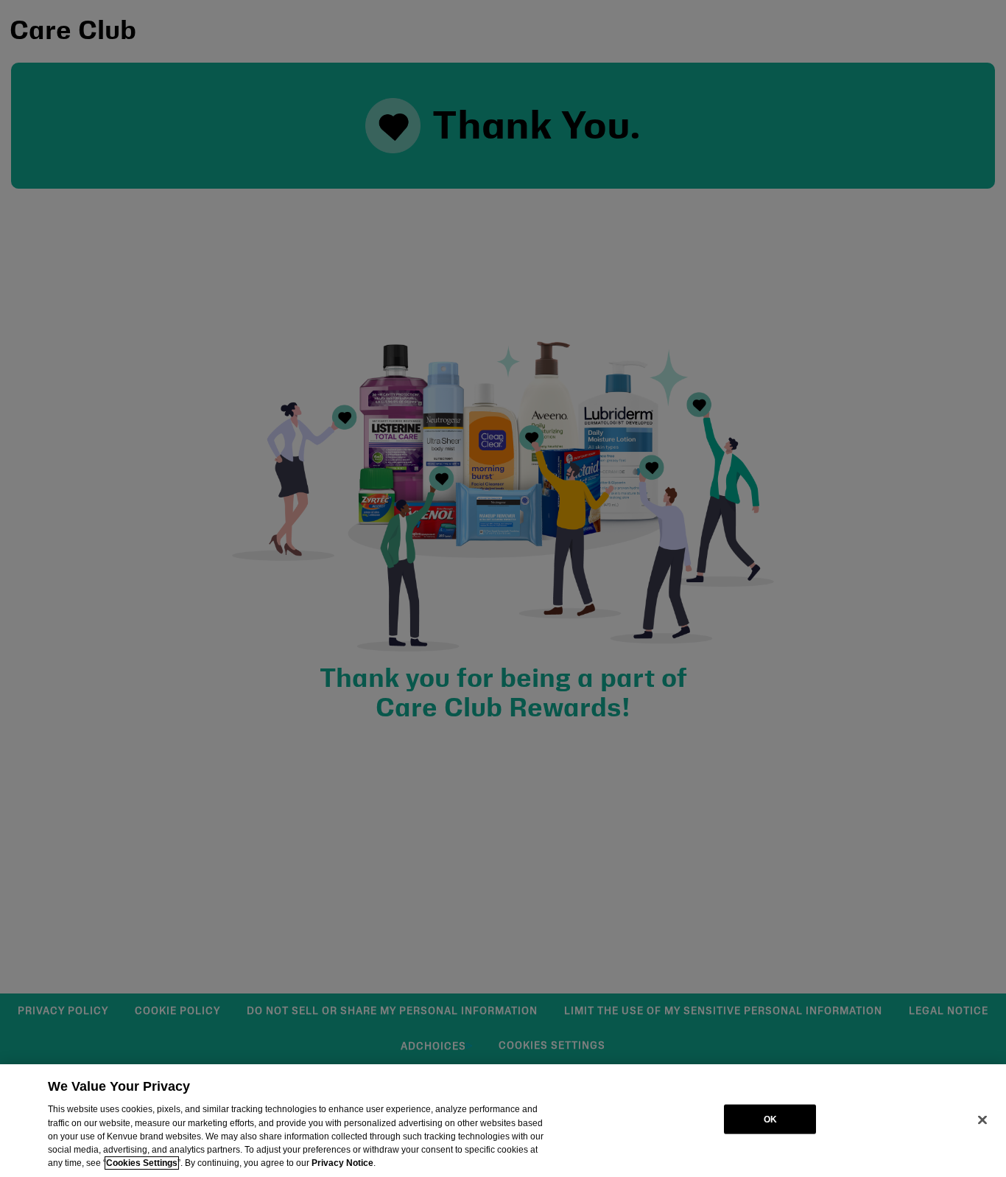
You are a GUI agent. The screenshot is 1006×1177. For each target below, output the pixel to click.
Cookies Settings (141, 1163)
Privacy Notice (342, 1163)
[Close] (982, 1119)
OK (770, 1119)
